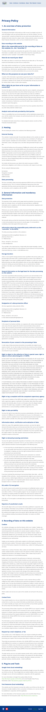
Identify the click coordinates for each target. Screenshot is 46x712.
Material (34, 3)
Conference (15, 3)
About (27, 3)
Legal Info (40, 709)
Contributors (22, 3)
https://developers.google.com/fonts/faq (11, 678)
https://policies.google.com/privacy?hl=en (21, 680)
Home (11, 3)
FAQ (31, 3)
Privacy (35, 709)
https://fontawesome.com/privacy (29, 695)
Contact (39, 3)
